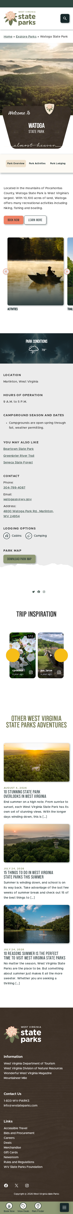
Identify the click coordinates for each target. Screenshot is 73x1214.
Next (67, 271)
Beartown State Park (18, 448)
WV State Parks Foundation (23, 1166)
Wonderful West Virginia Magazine (28, 1073)
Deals (8, 1142)
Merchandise (12, 1147)
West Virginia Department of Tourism (29, 1063)
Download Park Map (19, 559)
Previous (6, 271)
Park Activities (37, 163)
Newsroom (11, 1157)
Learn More (35, 220)
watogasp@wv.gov (17, 499)
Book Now (13, 220)
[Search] (64, 18)
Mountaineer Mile (15, 1078)
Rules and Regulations (19, 1162)
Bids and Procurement (19, 1133)
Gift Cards (11, 1152)
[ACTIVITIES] (35, 271)
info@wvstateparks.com (20, 1105)
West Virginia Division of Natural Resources (33, 1068)
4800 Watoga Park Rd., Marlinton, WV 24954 (28, 514)
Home (8, 36)
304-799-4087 (14, 487)
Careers (9, 1137)
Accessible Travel (15, 1128)
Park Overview (15, 163)
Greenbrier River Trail (18, 455)
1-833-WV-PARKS (16, 1100)
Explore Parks (26, 36)
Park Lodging (58, 163)
